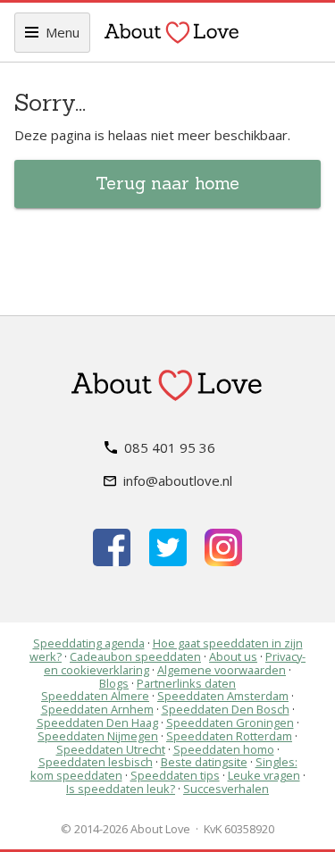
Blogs (114, 683)
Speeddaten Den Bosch (225, 709)
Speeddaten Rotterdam (229, 736)
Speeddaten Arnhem (97, 709)
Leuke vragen (264, 775)
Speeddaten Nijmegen (98, 736)
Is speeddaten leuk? (120, 789)
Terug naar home (167, 183)
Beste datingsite (204, 762)
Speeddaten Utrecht (110, 749)
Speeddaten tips (175, 775)
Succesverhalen (226, 789)
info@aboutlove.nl (177, 480)
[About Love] (172, 32)
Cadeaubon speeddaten (135, 656)
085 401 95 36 (169, 447)
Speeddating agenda (89, 643)
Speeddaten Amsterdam (223, 696)
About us (233, 656)
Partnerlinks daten (186, 683)
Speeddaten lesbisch (95, 762)
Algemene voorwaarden (221, 670)
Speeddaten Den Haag (97, 722)
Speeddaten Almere (95, 696)
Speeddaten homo (223, 749)
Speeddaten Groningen (230, 722)
